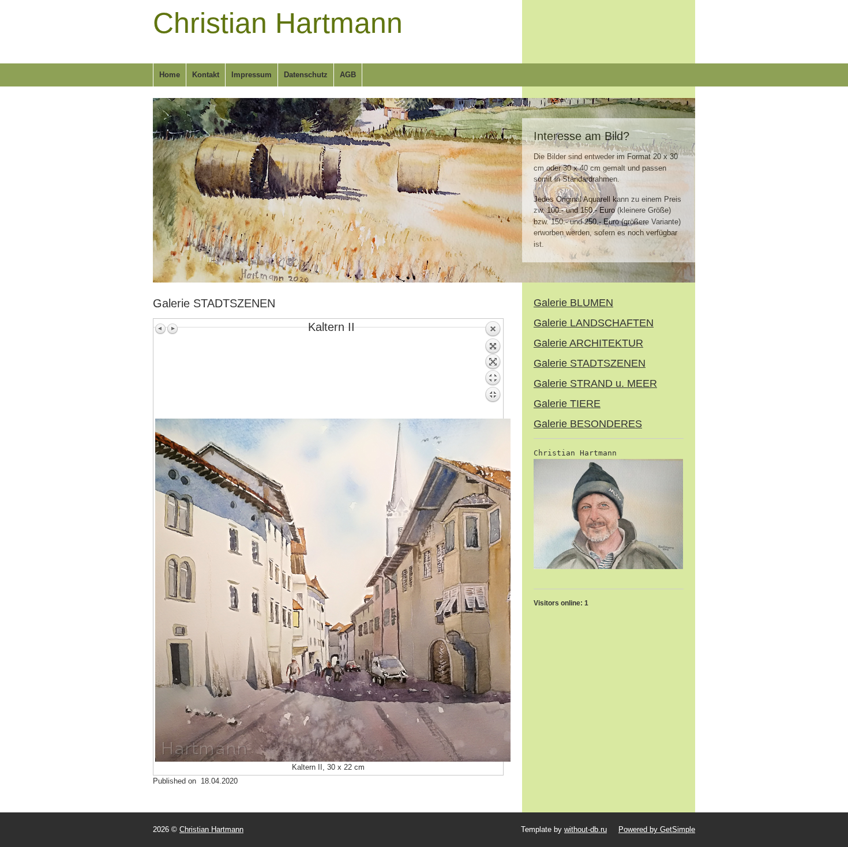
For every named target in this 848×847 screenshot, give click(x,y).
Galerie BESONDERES (588, 424)
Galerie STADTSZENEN (590, 363)
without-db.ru (585, 829)
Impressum (251, 74)
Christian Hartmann (278, 23)
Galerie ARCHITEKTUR (588, 343)
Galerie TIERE (567, 403)
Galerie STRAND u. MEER (595, 383)
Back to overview (492, 370)
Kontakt (205, 74)
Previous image (161, 328)
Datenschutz (306, 74)
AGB (348, 74)
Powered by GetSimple (656, 829)
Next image (172, 328)
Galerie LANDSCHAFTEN (594, 323)
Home (169, 74)
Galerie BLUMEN (573, 302)
